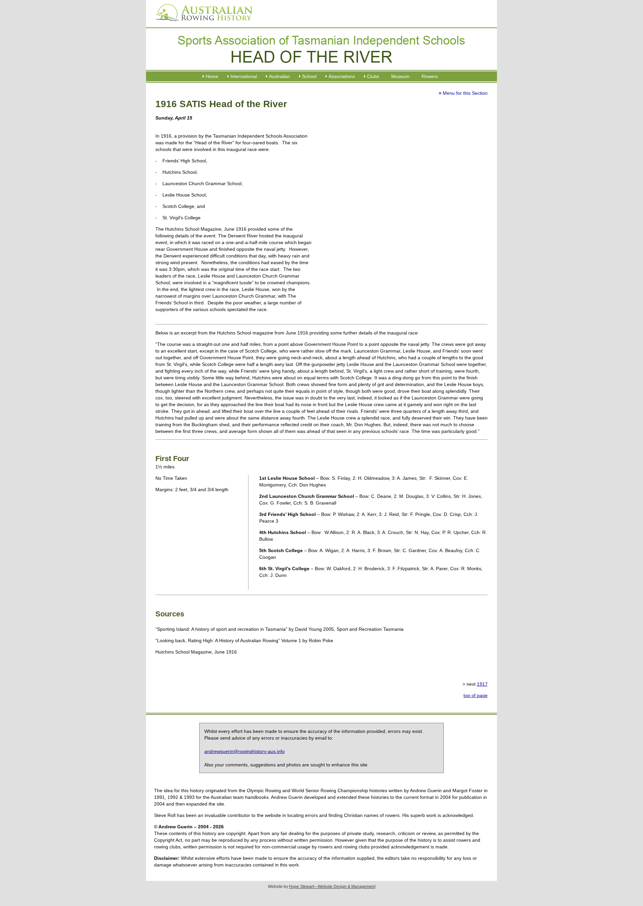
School (309, 76)
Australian (279, 76)
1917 (482, 684)
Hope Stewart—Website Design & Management (332, 886)
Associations (342, 76)
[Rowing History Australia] (201, 23)
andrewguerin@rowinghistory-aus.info (244, 751)
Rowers (430, 76)
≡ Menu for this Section (463, 93)
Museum (400, 76)
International (243, 76)
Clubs (373, 76)
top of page (475, 695)
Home (212, 76)
